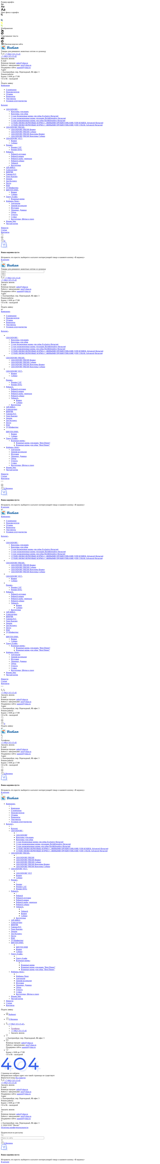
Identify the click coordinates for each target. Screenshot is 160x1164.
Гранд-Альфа (12, 197)
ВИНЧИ (9, 172)
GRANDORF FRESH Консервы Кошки (28, 134)
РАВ (8, 185)
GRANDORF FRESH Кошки (23, 129)
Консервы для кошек (20, 111)
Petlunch (9, 152)
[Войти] (2, 238)
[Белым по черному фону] (1, 18)
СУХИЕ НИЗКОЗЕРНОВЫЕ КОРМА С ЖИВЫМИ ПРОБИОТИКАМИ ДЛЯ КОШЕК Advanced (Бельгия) (57, 123)
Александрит (11, 170)
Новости (4, 228)
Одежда (14, 214)
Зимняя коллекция (19, 206)
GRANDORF (12, 109)
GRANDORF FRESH (15, 127)
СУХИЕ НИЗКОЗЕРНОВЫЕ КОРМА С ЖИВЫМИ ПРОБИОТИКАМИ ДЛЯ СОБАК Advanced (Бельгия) (57, 125)
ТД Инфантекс (12, 188)
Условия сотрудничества (16, 101)
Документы (11, 99)
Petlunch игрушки (18, 154)
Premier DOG (16, 150)
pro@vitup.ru (26, 65)
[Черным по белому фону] (1, 15)
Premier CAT (16, 147)
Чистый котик (12, 223)
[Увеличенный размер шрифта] (3, 10)
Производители (12, 92)
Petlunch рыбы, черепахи (21, 159)
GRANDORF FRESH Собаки (23, 132)
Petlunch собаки (17, 161)
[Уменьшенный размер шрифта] (2, 4)
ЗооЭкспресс (11, 181)
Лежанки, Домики (19, 210)
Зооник (9, 179)
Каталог (4, 105)
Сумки (14, 217)
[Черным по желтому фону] (1, 23)
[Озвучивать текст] (2, 39)
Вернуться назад (8, 1078)
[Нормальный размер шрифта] (2, 7)
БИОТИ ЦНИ (12, 190)
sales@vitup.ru (22, 63)
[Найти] (3, 274)
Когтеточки (16, 165)
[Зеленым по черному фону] (1, 26)
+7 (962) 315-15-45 (12, 54)
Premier (9, 145)
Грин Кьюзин (12, 176)
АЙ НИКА (10, 167)
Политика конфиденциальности (14, 1127)
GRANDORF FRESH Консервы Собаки (28, 136)
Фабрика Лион (12, 201)
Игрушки (15, 208)
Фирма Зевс (11, 221)
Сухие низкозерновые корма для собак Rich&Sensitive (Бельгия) (38, 120)
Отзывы (9, 94)
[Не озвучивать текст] (2, 42)
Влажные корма (17, 199)
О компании (11, 90)
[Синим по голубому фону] (1, 21)
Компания (5, 85)
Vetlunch (14, 163)
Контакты (5, 232)
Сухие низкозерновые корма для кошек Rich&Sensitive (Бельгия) (38, 118)
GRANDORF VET (14, 138)
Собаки (14, 143)
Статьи (4, 230)
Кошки (14, 141)
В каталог (5, 260)
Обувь (13, 212)
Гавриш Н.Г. (11, 174)
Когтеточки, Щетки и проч (22, 219)
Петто (8, 183)
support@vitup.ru (24, 67)
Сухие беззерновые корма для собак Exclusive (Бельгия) (34, 116)
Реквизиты (10, 96)
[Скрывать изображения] (2, 34)
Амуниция (15, 203)
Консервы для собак (19, 114)
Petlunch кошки (17, 156)
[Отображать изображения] (2, 31)
